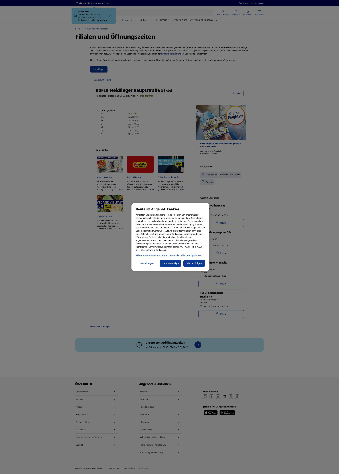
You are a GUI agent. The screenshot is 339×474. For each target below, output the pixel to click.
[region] (170, 237)
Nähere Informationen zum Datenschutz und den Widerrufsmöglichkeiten (169, 255)
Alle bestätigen (194, 263)
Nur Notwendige (170, 263)
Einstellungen (147, 263)
